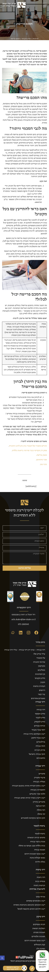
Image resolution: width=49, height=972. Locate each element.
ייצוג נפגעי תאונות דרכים (35, 854)
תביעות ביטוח (39, 885)
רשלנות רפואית (38, 928)
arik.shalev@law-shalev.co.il (23, 619)
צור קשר (41, 694)
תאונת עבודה (39, 850)
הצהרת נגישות (39, 686)
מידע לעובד (40, 718)
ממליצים (41, 670)
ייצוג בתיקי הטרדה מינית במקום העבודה (28, 786)
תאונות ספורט (39, 932)
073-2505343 (23, 624)
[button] (2, 958)
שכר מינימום (41, 460)
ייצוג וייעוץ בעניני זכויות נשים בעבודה (29, 798)
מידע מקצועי (26, 39)
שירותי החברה (39, 662)
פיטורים (42, 774)
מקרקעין (41, 666)
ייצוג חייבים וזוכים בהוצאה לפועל (31, 909)
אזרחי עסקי (40, 897)
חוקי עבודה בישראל (37, 754)
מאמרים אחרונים (38, 698)
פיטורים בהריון (39, 802)
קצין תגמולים (39, 945)
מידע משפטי (40, 714)
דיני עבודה (41, 710)
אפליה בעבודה (39, 782)
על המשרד (40, 658)
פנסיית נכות (40, 881)
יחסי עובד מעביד (38, 730)
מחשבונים (41, 758)
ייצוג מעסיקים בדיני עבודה (34, 734)
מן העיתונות (40, 674)
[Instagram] (28, 633)
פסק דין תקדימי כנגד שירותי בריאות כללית (29, 450)
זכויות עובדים (39, 726)
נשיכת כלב (40, 949)
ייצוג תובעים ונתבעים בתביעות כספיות (29, 905)
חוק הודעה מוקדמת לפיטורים (33, 818)
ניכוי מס (43, 464)
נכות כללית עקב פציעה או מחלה (32, 846)
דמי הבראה (40, 806)
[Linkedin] (21, 633)
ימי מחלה (41, 814)
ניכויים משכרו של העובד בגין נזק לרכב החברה (28, 446)
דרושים (42, 690)
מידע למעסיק (39, 722)
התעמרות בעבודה (37, 790)
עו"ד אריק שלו (39, 654)
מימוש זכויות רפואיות (36, 837)
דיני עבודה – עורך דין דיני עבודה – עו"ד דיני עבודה (24, 650)
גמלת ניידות (40, 862)
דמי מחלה (41, 810)
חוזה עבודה (40, 746)
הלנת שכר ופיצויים (37, 794)
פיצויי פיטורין (39, 778)
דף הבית (35, 39)
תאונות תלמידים (38, 936)
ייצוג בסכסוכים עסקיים (35, 901)
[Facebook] (36, 633)
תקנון (43, 682)
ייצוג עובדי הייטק (38, 738)
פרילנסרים (40, 742)
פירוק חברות (39, 750)
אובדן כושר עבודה (37, 842)
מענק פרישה (42, 455)
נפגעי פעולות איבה (37, 858)
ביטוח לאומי (40, 834)
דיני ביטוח (41, 877)
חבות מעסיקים (39, 924)
